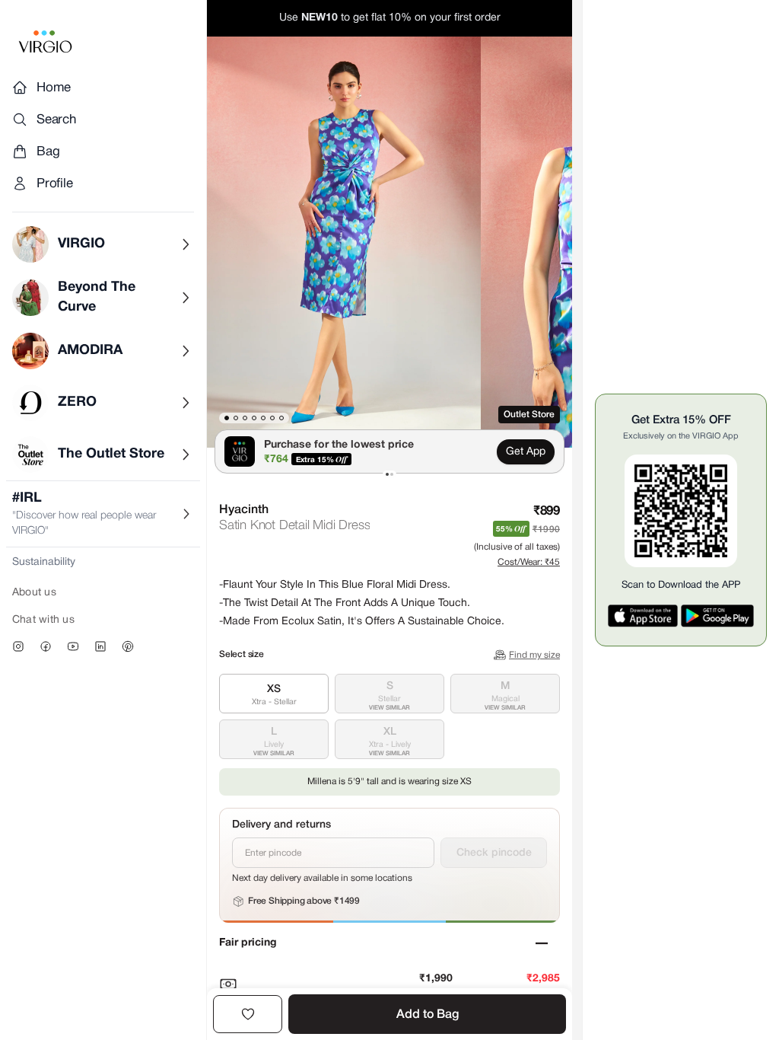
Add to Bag (427, 1015)
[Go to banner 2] (391, 474)
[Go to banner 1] (387, 474)
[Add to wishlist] (247, 1014)
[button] (344, 242)
